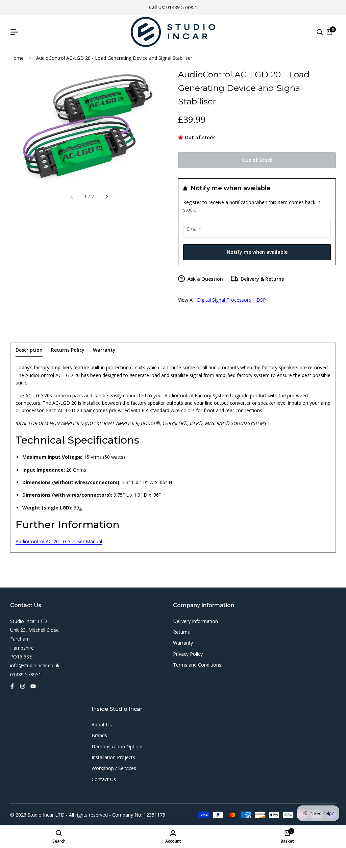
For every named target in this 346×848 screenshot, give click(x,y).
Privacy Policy (188, 654)
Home (17, 58)
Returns (181, 632)
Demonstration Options (118, 746)
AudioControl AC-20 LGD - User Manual (59, 541)
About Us (102, 724)
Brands (99, 735)
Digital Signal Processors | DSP (231, 300)
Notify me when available (257, 252)
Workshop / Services (114, 768)
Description (29, 350)
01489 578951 (181, 7)
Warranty (104, 350)
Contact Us (104, 779)
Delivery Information (195, 621)
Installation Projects (113, 757)
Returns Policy (67, 350)
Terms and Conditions (197, 665)
